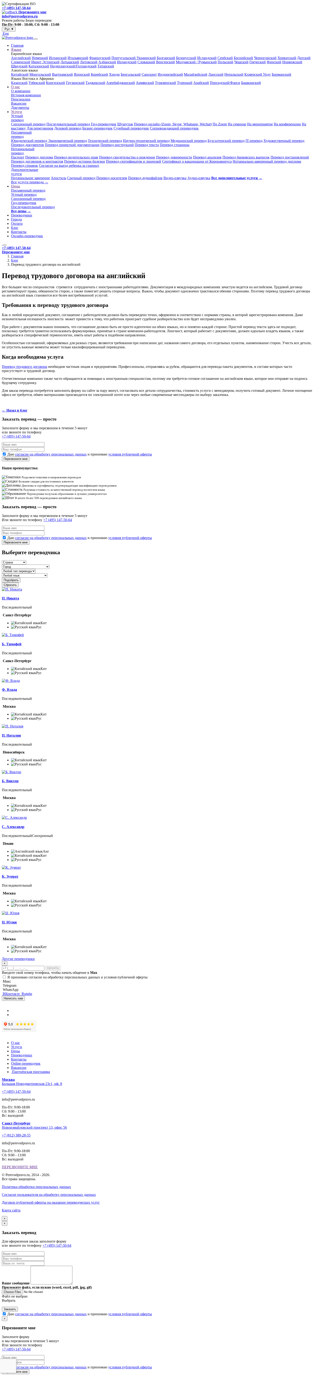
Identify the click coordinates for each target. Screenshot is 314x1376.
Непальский (233, 74)
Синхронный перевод (28, 124)
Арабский (201, 83)
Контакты (18, 232)
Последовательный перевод (68, 124)
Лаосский (215, 74)
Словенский (20, 62)
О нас (15, 1043)
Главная (17, 45)
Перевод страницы (174, 145)
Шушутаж (125, 124)
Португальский (124, 58)
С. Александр (13, 827)
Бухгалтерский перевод (226, 141)
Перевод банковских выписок (246, 157)
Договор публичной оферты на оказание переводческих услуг (51, 1202)
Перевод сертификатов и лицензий (133, 161)
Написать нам (13, 998)
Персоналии (20, 99)
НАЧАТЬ (53, 968)
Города (16, 219)
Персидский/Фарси (225, 83)
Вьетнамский (62, 74)
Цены (15, 1051)
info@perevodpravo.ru (20, 16)
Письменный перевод (21, 134)
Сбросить (10, 585)
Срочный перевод (81, 178)
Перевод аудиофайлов (145, 178)
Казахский (19, 83)
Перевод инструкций (117, 145)
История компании (26, 95)
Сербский (225, 58)
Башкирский (251, 83)
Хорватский (286, 58)
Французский (100, 58)
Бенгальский (131, 74)
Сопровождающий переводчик (174, 128)
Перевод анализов (207, 157)
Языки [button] (16, 50)
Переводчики (21, 215)
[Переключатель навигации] (36, 39)
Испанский (58, 58)
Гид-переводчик (103, 124)
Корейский (99, 74)
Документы (20, 108)
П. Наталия (11, 735)
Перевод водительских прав (76, 157)
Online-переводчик (25, 1063)
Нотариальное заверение (30, 178)
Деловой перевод (67, 128)
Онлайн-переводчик (27, 236)
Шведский (19, 66)
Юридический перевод (29, 141)
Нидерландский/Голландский (73, 66)
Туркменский (165, 83)
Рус (9, 29)
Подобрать (11, 580)
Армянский (145, 83)
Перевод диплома (39, 157)
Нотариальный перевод (22, 151)
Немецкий (40, 58)
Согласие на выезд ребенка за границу (69, 165)
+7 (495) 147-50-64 (16, 8)
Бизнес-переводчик (97, 128)
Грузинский (75, 83)
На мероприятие (260, 124)
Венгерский (165, 62)
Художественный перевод (283, 141)
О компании (20, 91)
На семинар (237, 124)
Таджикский (95, 83)
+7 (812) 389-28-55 (16, 1135)
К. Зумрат (10, 876)
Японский (82, 74)
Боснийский (243, 58)
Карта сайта (11, 1210)
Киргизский (55, 83)
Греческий (257, 62)
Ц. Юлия (9, 922)
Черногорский (265, 58)
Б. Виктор (10, 781)
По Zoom (220, 124)
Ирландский (127, 62)
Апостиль (58, 178)
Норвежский (292, 62)
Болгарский (166, 58)
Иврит (36, 62)
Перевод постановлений (290, 157)
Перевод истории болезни (84, 161)
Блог (14, 228)
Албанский (107, 62)
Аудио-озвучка (198, 178)
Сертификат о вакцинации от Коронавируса (197, 161)
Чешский (241, 62)
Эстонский (51, 62)
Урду (267, 74)
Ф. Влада (9, 690)
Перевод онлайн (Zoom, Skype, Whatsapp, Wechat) (173, 124)
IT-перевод (254, 141)
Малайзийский (195, 74)
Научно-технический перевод (146, 141)
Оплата (17, 223)
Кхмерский (253, 74)
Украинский (146, 58)
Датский (304, 58)
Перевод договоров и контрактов (37, 161)
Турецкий (184, 83)
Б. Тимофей (11, 644)
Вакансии (18, 103)
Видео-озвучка (174, 178)
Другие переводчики (18, 959)
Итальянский (78, 58)
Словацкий (146, 62)
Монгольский (40, 74)
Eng (5, 33)
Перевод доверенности (174, 157)
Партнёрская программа (30, 1072)
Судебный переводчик (131, 128)
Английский (21, 58)
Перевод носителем (111, 178)
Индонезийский (170, 74)
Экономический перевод (67, 141)
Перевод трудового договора (24, 367)
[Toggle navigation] (4, 245)
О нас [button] (15, 87)
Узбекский (37, 83)
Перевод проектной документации (72, 145)
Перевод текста (147, 145)
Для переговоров (40, 128)
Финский (274, 62)
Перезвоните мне (16, 459)
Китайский (20, 74)
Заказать (10, 1309)
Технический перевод (105, 141)
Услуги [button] (16, 112)
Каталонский (39, 66)
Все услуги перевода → (29, 182)
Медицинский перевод (189, 141)
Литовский (88, 62)
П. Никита (10, 598)
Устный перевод (17, 118)
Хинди (114, 74)
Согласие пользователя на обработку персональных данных (49, 1195)
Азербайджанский (120, 83)
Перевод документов (27, 145)
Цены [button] (15, 186)
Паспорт (17, 157)
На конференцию (287, 124)
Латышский (69, 62)
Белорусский (186, 58)
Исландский (207, 58)
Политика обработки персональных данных (36, 1187)
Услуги (16, 1047)
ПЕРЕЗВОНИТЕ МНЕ (20, 1167)
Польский (225, 62)
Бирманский (281, 74)
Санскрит (149, 74)
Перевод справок (24, 165)
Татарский (105, 66)
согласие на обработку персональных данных (51, 454)
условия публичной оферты (130, 454)
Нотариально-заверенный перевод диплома (267, 161)
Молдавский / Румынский (196, 62)
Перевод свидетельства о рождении (127, 157)
